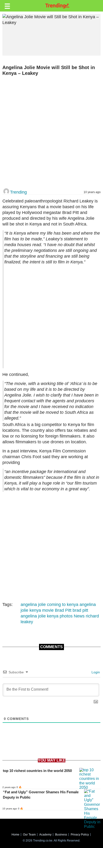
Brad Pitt (63, 610)
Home (15, 834)
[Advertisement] (51, 132)
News (79, 616)
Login (95, 672)
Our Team (29, 834)
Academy (45, 834)
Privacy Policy (80, 834)
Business (61, 834)
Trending (18, 192)
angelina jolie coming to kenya (49, 604)
